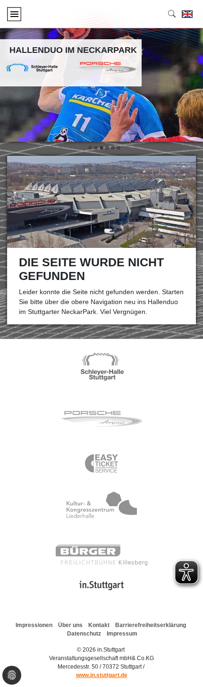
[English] (187, 14)
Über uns (70, 625)
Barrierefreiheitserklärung (150, 625)
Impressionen (34, 625)
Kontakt (99, 625)
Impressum (122, 633)
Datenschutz (84, 633)
